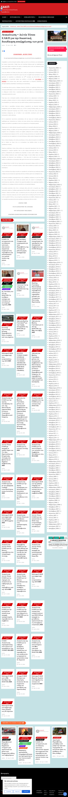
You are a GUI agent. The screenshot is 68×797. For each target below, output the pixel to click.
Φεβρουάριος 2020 (54, 236)
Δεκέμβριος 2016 (54, 319)
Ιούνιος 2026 (52, 72)
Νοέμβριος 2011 (53, 422)
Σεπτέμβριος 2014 (54, 373)
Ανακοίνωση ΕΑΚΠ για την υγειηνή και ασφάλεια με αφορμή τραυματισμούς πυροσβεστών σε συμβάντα (7, 614)
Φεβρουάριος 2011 (54, 440)
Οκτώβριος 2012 (54, 409)
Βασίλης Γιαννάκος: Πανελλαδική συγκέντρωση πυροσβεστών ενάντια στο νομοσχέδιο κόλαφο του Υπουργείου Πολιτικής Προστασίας (36, 292)
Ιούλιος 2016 (52, 329)
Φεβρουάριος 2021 (54, 210)
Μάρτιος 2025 (53, 104)
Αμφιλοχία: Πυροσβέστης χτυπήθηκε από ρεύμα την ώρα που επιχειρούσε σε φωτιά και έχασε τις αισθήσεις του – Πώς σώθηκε (59, 746)
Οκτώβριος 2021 (54, 193)
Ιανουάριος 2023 (54, 161)
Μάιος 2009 (52, 481)
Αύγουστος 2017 (54, 301)
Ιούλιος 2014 (52, 377)
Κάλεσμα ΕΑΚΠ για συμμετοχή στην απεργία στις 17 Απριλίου (7, 709)
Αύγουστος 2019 (54, 249)
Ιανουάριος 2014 (54, 390)
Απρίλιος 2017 (53, 310)
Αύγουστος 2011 (54, 429)
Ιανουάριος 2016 (54, 342)
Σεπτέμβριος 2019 (54, 247)
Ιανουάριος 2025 (54, 109)
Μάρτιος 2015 (53, 362)
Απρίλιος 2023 (53, 154)
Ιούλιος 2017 (52, 303)
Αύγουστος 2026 (54, 68)
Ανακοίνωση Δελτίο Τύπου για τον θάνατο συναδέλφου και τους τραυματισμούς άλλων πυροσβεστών (22, 522)
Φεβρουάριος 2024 (54, 133)
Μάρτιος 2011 (53, 438)
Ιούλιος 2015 (52, 353)
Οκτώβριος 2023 (54, 141)
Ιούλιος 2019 (52, 251)
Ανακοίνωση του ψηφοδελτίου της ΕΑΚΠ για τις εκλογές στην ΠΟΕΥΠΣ (37, 402)
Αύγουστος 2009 (54, 474)
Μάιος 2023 (52, 152)
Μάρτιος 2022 (53, 182)
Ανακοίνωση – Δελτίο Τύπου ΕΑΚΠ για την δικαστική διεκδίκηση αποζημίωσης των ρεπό (30, 26)
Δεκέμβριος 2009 (54, 466)
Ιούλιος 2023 (52, 148)
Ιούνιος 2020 (52, 228)
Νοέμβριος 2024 (53, 113)
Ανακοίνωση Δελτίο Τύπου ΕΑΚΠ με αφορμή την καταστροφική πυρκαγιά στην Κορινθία (37, 550)
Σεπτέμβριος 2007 (54, 511)
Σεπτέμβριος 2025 (54, 91)
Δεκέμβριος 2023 (54, 137)
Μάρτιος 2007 (53, 522)
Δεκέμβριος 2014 (54, 366)
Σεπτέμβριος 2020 (54, 221)
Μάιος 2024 (52, 126)
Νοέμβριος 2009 (53, 468)
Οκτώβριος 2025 (54, 89)
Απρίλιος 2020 (53, 232)
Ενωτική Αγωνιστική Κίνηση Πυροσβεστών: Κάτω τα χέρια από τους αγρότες (7, 332)
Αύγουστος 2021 (54, 197)
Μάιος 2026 (52, 74)
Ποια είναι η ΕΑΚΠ (45, 792)
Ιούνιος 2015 (52, 355)
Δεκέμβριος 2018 (54, 267)
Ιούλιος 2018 (52, 277)
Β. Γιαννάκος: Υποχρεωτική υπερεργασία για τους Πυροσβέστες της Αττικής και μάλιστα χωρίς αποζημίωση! (22, 246)
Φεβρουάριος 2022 (54, 185)
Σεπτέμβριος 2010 (54, 450)
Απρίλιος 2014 (53, 383)
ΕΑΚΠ (5, 7)
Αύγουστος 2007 (54, 513)
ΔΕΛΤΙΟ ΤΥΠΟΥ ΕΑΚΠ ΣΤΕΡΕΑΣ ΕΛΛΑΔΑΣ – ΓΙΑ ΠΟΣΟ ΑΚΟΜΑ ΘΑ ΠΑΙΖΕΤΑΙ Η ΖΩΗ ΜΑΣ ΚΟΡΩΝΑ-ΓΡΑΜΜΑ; (22, 362)
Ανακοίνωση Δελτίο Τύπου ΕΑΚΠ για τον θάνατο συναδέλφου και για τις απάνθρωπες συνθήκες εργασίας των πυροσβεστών (22, 582)
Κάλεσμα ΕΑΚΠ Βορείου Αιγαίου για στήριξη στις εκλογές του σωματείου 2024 (37, 680)
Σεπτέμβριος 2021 (54, 195)
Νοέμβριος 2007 (53, 507)
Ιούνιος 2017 (52, 306)
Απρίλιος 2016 (53, 336)
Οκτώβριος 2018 (54, 271)
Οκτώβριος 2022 (54, 167)
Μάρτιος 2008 (53, 502)
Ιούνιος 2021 (52, 202)
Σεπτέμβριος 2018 (54, 273)
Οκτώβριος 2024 (54, 115)
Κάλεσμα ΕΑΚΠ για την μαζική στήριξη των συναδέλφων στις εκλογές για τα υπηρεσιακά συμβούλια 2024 (37, 487)
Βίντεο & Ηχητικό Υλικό (55, 55)
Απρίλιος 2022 (53, 180)
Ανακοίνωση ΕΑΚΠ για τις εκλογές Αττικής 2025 (22, 448)
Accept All (26, 791)
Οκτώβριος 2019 (54, 245)
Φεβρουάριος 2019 (54, 262)
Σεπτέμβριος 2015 (54, 349)
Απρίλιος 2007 (53, 520)
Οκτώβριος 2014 (54, 370)
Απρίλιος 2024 (53, 128)
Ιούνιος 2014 (52, 379)
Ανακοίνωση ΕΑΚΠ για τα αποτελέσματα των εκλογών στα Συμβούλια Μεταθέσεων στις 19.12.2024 (38, 450)
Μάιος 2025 (52, 100)
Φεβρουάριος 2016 (54, 340)
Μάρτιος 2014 (53, 386)
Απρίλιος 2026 (53, 76)
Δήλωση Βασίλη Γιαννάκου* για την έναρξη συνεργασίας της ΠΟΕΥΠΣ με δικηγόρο (22, 326)
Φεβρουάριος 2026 (54, 81)
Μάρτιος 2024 (53, 130)
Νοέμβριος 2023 (53, 139)
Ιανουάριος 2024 (54, 135)
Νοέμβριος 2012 (53, 407)
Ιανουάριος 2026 (54, 83)
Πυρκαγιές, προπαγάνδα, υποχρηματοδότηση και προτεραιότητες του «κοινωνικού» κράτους (25, 755)
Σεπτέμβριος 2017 (54, 299)
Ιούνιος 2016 (52, 332)
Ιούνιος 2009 (52, 479)
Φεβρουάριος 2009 (54, 487)
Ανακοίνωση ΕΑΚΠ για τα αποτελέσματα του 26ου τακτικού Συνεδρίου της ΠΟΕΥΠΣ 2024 (37, 646)
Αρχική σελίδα (5, 26)
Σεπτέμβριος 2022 (54, 169)
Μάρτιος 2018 (53, 286)
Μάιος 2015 (52, 357)
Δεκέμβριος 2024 (54, 111)
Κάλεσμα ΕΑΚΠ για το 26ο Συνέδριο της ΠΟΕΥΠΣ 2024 (7, 679)
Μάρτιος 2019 (53, 260)
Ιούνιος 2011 (52, 433)
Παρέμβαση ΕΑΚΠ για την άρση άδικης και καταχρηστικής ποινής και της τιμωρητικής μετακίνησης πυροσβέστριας (22, 551)
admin (3, 45)
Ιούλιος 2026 (52, 70)
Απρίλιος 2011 (53, 435)
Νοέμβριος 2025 (53, 87)
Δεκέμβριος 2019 (54, 241)
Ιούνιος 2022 (52, 176)
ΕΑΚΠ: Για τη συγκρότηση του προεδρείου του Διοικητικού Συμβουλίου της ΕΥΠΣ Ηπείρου (37, 244)
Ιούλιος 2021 (52, 200)
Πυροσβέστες (15, 17)
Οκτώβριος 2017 (54, 297)
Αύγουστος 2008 (54, 498)
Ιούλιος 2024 (52, 122)
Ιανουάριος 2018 (54, 290)
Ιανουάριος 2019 (54, 264)
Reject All (17, 791)
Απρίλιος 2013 (53, 403)
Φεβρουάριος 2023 (54, 159)
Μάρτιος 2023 (53, 156)
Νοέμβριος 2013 (53, 394)
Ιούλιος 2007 (52, 515)
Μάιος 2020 (52, 230)
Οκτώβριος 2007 (54, 509)
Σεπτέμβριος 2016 (54, 325)
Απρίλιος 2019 (53, 258)
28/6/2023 (4, 81)
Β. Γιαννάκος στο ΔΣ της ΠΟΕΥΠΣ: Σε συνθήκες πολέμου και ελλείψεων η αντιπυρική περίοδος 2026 (7, 298)
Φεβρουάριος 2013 (54, 405)
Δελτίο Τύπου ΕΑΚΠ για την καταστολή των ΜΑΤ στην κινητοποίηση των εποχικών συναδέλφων (37, 521)
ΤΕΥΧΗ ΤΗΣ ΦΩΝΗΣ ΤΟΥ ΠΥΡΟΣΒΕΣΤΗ (61, 792)
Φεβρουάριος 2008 (54, 504)
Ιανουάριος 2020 (54, 239)
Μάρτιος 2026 (53, 79)
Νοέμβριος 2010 (53, 446)
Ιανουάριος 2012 (54, 420)
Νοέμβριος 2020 (53, 217)
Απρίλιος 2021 (53, 206)
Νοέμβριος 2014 (53, 368)
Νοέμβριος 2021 (53, 191)
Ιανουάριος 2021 (54, 213)
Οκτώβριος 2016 (54, 323)
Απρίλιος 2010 (53, 457)
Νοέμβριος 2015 (53, 347)
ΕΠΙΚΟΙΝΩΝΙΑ (42, 21)
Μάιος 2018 (52, 282)
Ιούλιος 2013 (52, 401)
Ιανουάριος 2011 (54, 442)
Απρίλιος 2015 (53, 360)
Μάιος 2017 (52, 308)
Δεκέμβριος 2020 (54, 215)
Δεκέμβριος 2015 (54, 344)
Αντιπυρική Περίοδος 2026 (25, 21)
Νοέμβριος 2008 (53, 494)
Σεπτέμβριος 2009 (54, 472)
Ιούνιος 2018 (52, 280)
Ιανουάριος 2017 (54, 316)
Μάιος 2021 (52, 204)
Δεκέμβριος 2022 (54, 163)
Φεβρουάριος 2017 (54, 314)
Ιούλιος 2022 (52, 174)
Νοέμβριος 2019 (53, 243)
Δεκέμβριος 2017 (54, 293)
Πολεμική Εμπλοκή (46, 17)
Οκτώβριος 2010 (54, 448)
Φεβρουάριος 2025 (54, 107)
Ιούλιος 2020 (52, 226)
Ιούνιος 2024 (52, 124)
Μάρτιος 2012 (53, 416)
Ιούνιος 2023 (52, 150)
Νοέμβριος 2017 (53, 295)
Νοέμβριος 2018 (53, 269)
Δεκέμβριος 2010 (54, 444)
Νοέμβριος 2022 (53, 165)
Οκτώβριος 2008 (54, 496)
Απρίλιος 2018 (53, 284)
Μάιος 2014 (52, 381)
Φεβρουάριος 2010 (54, 461)
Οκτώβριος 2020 (54, 219)
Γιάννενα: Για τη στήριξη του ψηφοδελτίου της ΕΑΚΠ (22, 288)
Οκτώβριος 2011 (54, 425)
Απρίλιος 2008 (53, 500)
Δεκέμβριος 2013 (54, 392)
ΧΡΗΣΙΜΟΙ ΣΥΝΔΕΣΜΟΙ (39, 791)
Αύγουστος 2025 (54, 94)
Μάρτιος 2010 (53, 459)
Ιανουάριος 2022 (54, 187)
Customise (8, 791)
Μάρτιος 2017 (53, 312)
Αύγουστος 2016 (54, 327)
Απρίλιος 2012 (53, 414)
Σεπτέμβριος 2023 (54, 143)
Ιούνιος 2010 (52, 453)
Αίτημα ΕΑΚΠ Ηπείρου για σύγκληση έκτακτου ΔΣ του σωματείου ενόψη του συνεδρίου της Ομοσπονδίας (22, 683)
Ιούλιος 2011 (52, 431)
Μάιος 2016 (52, 334)
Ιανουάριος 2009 (54, 489)
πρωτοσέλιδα (55, 547)
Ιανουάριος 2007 (54, 526)
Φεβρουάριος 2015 (54, 364)
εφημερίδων (61, 547)
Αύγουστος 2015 (54, 351)
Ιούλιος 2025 (52, 96)
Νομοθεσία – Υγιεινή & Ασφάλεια (52, 792)
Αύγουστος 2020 (54, 223)
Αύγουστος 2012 (54, 412)
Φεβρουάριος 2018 (54, 288)
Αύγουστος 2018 (54, 275)
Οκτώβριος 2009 (54, 470)
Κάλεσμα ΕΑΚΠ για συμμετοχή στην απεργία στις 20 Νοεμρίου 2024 (7, 519)
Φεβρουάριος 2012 (54, 418)
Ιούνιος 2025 (52, 98)
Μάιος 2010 (52, 455)
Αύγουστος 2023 (54, 146)
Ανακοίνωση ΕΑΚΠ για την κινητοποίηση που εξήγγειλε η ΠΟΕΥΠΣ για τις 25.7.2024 (22, 612)
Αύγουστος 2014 (54, 375)
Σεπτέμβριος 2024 (54, 117)
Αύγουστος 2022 (54, 172)
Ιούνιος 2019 (52, 254)
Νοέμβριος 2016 (53, 321)
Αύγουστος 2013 (54, 399)
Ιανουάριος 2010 (54, 463)
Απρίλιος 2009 (53, 483)
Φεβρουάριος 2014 (54, 388)
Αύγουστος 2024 (54, 120)
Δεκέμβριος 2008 (54, 492)
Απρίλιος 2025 (53, 102)
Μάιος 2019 (52, 256)
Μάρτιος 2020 (53, 234)
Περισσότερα (7, 21)
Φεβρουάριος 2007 (54, 524)
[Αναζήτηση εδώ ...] (66, 17)
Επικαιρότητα (29, 17)
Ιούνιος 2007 (52, 517)
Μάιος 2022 (52, 178)
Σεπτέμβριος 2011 (54, 427)
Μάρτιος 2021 (53, 208)
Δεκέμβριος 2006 (54, 528)
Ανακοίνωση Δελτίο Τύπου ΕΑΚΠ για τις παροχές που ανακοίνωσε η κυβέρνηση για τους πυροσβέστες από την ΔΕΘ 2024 (7, 582)
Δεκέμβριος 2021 (54, 189)
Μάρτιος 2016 (53, 338)
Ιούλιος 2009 (52, 476)
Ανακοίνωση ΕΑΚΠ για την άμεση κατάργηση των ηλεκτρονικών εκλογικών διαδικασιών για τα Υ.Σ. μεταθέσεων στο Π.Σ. (22, 490)
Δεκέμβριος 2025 (54, 85)
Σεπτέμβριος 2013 (54, 396)
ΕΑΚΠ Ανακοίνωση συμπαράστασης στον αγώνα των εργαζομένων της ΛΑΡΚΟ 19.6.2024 (7, 646)
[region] (17, 786)
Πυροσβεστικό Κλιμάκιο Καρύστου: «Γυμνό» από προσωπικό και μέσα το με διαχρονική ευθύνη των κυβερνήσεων (8, 748)
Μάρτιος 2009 (53, 485)
